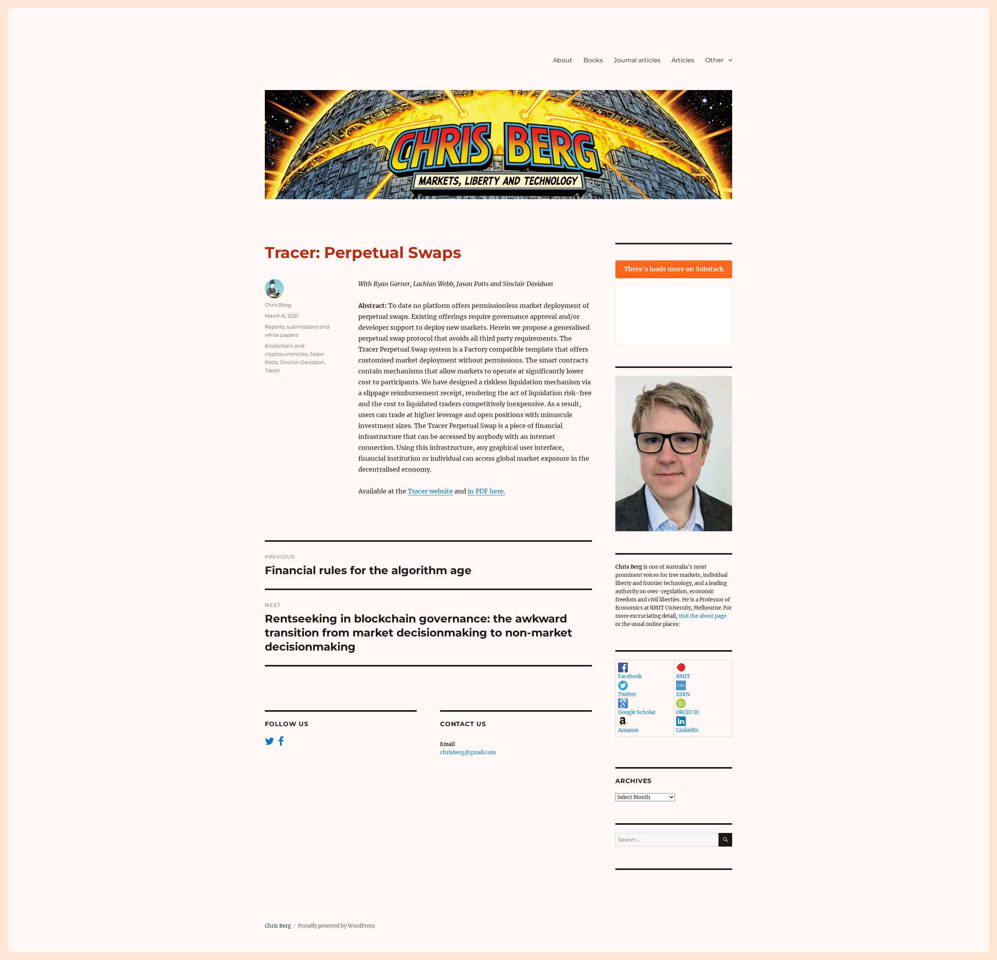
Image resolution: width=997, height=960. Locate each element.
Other (714, 60)
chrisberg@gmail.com (468, 752)
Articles (682, 60)
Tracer (272, 370)
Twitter (627, 694)
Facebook (630, 676)
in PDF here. (486, 491)
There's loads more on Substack (674, 269)
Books (593, 60)
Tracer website (430, 491)
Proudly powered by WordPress (336, 926)
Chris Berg (278, 305)
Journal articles (637, 60)
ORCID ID (687, 712)
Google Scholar (637, 712)
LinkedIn (687, 730)
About (562, 60)
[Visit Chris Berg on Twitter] (269, 743)
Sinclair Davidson (302, 362)
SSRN (683, 694)
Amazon (628, 730)
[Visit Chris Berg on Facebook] (281, 743)
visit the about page (702, 616)
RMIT (683, 676)
